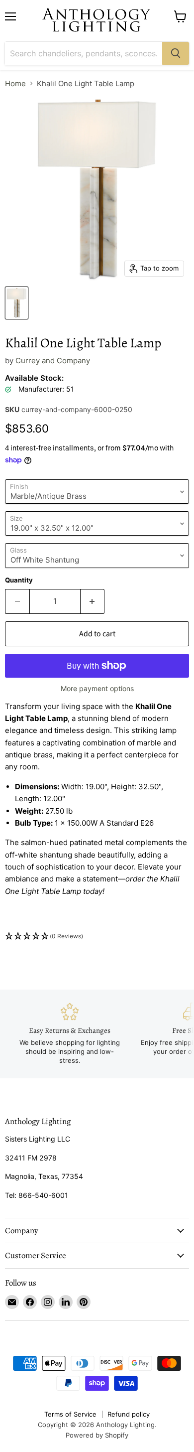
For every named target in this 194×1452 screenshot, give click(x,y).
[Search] (175, 53)
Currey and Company (52, 360)
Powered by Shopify (97, 1435)
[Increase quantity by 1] (93, 601)
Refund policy (128, 1414)
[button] (97, 936)
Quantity (19, 580)
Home (15, 83)
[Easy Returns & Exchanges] (69, 1034)
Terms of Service (70, 1414)
